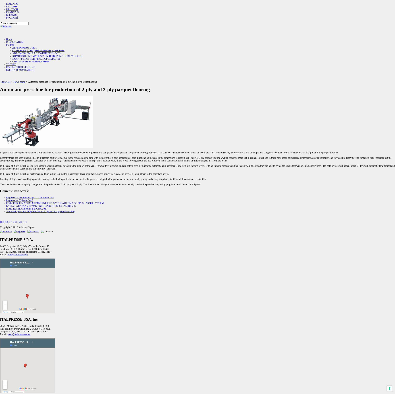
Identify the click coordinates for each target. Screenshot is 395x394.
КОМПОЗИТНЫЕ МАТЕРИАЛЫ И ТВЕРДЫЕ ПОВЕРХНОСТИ (47, 56)
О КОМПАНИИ (15, 42)
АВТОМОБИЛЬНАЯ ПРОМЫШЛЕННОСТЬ (36, 53)
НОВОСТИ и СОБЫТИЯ (13, 222)
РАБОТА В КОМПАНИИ (19, 70)
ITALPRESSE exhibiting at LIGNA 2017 (26, 208)
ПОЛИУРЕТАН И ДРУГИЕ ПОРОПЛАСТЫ (36, 58)
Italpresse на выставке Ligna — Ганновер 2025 (30, 197)
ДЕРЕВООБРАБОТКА (24, 47)
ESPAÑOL (11, 15)
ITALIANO (12, 3)
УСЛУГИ (11, 64)
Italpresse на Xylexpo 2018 (19, 200)
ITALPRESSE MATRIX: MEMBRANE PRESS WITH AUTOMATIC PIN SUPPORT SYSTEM (55, 203)
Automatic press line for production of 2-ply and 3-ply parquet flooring (40, 211)
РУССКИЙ (12, 17)
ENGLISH (11, 6)
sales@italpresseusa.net (19, 334)
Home (9, 39)
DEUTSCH (12, 9)
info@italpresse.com (18, 254)
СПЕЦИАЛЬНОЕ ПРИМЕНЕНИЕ (30, 61)
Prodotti (10, 45)
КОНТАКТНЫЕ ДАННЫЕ (20, 67)
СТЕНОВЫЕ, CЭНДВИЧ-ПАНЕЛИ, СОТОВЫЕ (38, 50)
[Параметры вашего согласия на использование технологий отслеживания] (390, 389)
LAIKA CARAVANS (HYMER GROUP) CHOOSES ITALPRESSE (41, 206)
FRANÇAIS (12, 12)
